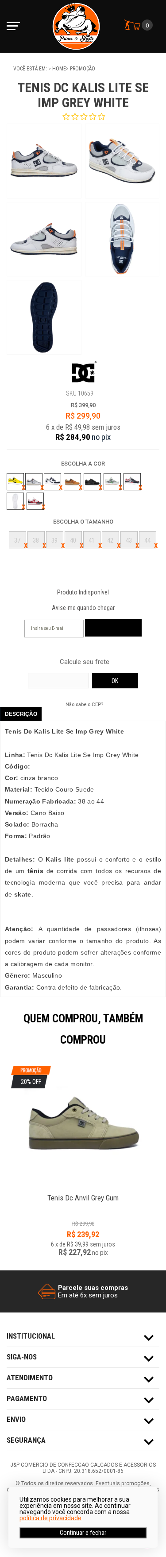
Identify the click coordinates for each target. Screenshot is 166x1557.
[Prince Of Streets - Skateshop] (76, 26)
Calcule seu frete (84, 662)
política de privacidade (50, 1518)
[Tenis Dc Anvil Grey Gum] (83, 1193)
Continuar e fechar (83, 1532)
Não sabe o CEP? (84, 704)
